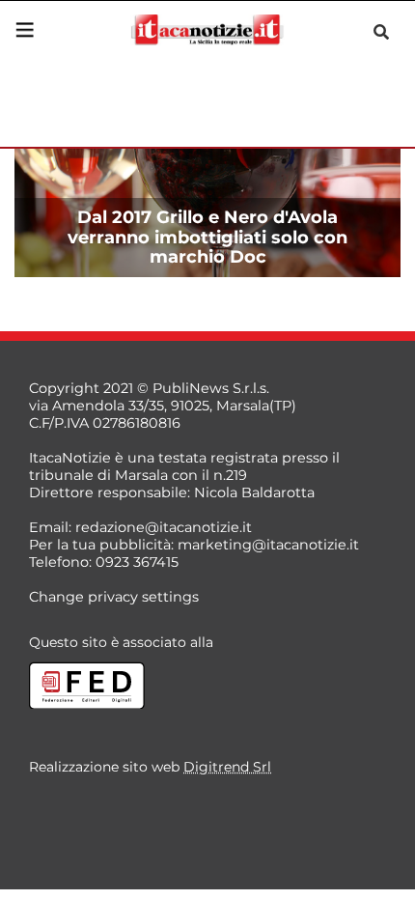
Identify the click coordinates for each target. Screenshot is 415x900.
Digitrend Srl (227, 766)
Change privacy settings (114, 596)
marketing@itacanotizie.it (268, 544)
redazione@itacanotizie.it (163, 527)
